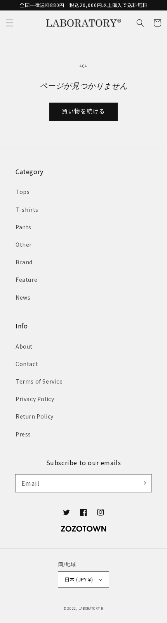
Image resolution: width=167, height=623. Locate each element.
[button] (9, 22)
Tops (23, 191)
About (24, 346)
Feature (26, 279)
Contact (27, 364)
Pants (23, 227)
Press (23, 434)
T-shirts (27, 209)
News (23, 297)
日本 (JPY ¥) (78, 579)
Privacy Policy (35, 399)
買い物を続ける (83, 111)
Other (24, 244)
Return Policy (35, 416)
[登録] (142, 483)
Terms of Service (39, 381)
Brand (24, 262)
